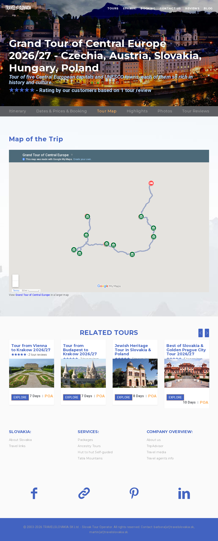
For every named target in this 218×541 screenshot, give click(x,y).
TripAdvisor (155, 446)
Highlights (137, 111)
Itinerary (17, 111)
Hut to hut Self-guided (95, 452)
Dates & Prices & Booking (61, 111)
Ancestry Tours (89, 446)
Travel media (156, 452)
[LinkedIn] (184, 493)
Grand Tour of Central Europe (33, 294)
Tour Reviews (195, 111)
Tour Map (106, 111)
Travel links (17, 446)
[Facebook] (34, 493)
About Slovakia (20, 440)
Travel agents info (160, 458)
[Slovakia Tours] (18, 8)
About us (154, 440)
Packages (85, 440)
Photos (165, 111)
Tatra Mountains (90, 458)
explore (20, 397)
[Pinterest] (134, 493)
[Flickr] (84, 493)
